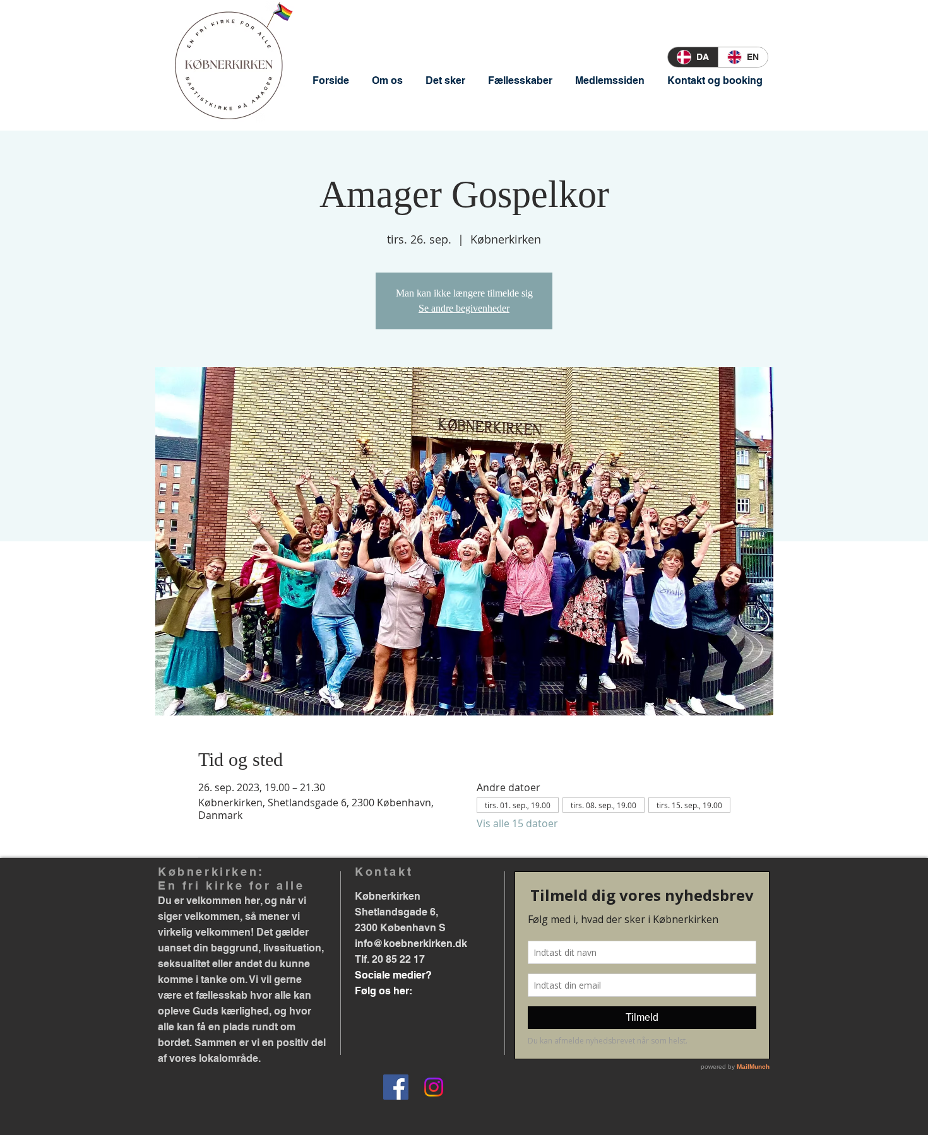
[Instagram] (433, 1087)
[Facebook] (395, 1087)
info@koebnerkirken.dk (411, 944)
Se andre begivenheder (464, 308)
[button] (387, 80)
